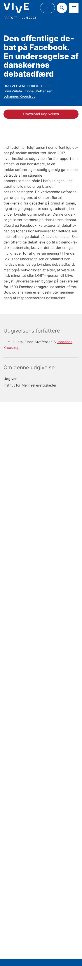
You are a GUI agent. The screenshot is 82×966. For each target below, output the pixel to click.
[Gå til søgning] (62, 8)
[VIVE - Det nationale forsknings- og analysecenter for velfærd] (16, 8)
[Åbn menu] (74, 8)
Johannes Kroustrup (19, 96)
